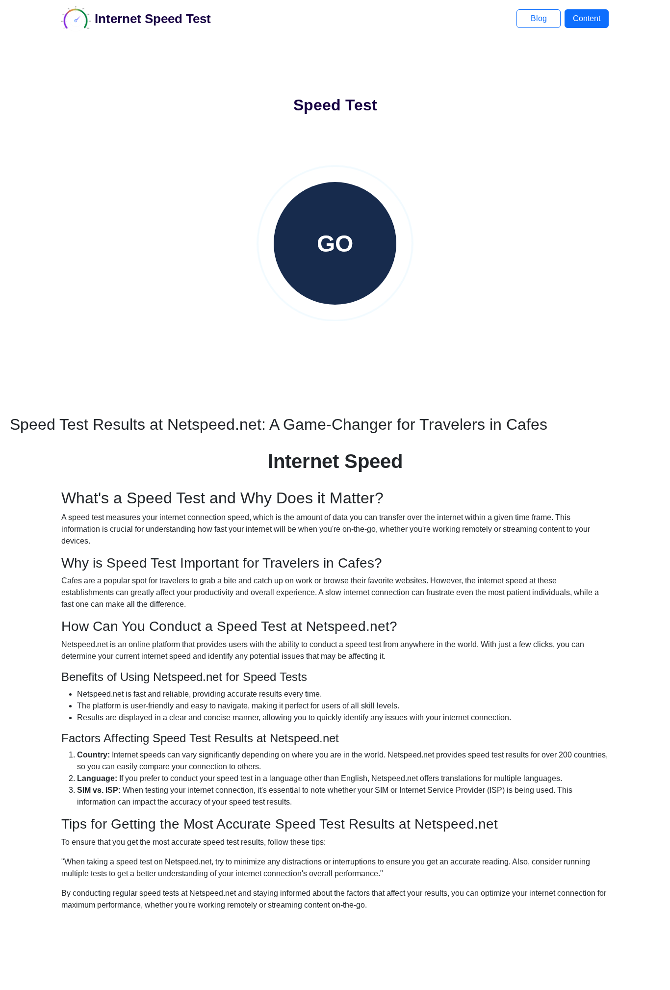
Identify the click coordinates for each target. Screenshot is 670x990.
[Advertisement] (335, 68)
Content (586, 18)
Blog (539, 18)
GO (335, 244)
